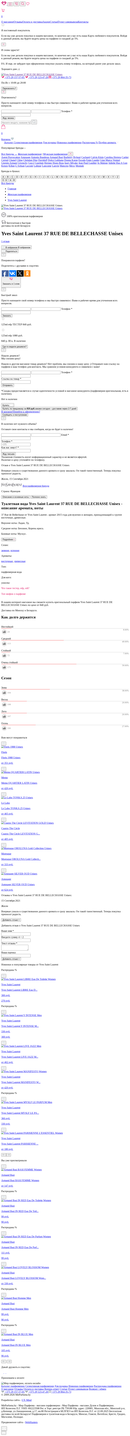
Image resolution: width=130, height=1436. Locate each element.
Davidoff (42, 160)
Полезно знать (39, 497)
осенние (14, 550)
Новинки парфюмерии (69, 142)
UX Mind (27, 1400)
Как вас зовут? (10, 447)
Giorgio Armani (9, 163)
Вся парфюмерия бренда (36, 486)
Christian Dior (30, 160)
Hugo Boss (58, 163)
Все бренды (7, 183)
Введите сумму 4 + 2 (12, 937)
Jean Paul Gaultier (87, 163)
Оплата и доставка (32, 21)
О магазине (7, 21)
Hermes (48, 163)
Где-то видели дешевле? (14, 346)
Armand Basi (56, 157)
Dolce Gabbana (56, 160)
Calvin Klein (97, 157)
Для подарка (49, 142)
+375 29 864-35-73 (61, 77)
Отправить (8, 385)
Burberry (68, 157)
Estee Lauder (92, 160)
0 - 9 (5, 180)
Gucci (31, 163)
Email (65, 434)
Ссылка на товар (11, 378)
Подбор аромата (107, 142)
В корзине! (20, 411)
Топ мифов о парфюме (13, 594)
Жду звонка (8, 118)
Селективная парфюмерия (28, 142)
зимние (5, 550)
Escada (82, 160)
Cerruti (4, 160)
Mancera (64, 165)
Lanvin (55, 165)
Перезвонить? (9, 88)
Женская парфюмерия (29, 154)
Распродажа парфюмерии (107, 1386)
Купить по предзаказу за (39, 408)
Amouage (25, 157)
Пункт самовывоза (68, 21)
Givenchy (23, 163)
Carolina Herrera (112, 157)
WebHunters (31, 1422)
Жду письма (8, 454)
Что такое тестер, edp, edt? (15, 588)
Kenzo (4, 165)
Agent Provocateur (10, 157)
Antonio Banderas (40, 157)
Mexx (72, 165)
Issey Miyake (71, 163)
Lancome (46, 165)
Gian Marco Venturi (110, 160)
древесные (20, 561)
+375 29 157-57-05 (14, 77)
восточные (7, 561)
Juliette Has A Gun (117, 163)
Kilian (12, 165)
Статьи (54, 21)
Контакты (83, 21)
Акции (46, 21)
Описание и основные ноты (16, 497)
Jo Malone (102, 163)
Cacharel (85, 157)
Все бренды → (9, 154)
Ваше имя (7, 931)
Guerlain (39, 163)
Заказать (7, 316)
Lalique (37, 165)
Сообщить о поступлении (15, 415)
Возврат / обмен (97, 1389)
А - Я (12, 180)
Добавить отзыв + (11, 920)
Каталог (9, 142)
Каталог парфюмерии (13, 1386)
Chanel (12, 160)
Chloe (20, 160)
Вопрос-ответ (51, 1389)
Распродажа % (90, 142)
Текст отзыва (9, 943)
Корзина (6, 136)
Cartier (125, 157)
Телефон (66, 111)
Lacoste (29, 165)
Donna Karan (71, 160)
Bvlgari (77, 157)
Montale (80, 165)
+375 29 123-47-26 (38, 77)
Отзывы (18, 21)
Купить (6, 405)
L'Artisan (20, 165)
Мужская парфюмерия (55, 154)
